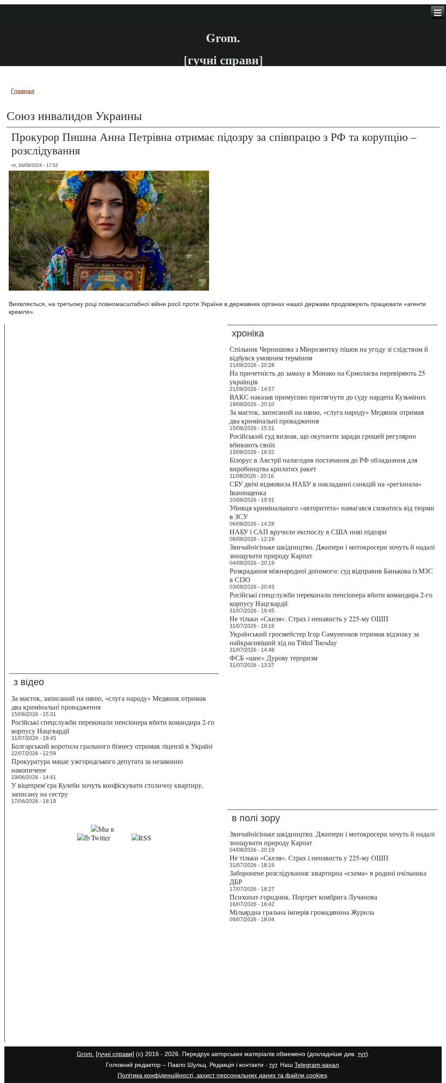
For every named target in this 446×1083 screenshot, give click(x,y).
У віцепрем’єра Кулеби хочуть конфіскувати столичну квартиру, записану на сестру (107, 789)
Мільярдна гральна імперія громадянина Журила (302, 911)
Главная (22, 90)
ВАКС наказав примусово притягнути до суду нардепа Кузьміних (328, 396)
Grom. (223, 38)
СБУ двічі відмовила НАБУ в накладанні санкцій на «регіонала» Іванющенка (326, 488)
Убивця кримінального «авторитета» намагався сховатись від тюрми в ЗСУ (332, 512)
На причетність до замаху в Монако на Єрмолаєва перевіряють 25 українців (327, 377)
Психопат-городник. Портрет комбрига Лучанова (303, 896)
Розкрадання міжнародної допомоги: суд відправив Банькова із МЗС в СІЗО (331, 575)
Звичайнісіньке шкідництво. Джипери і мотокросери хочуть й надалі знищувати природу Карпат (332, 551)
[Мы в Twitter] (110, 837)
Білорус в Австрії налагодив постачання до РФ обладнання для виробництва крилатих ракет (323, 464)
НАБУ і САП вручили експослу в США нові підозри (308, 531)
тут (362, 1053)
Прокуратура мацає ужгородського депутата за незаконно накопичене (97, 765)
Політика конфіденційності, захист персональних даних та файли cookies (222, 1075)
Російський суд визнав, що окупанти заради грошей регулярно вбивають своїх (323, 440)
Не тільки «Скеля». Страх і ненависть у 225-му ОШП (309, 618)
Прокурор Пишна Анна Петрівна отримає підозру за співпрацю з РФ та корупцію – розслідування (213, 143)
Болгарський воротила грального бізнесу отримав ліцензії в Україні (112, 745)
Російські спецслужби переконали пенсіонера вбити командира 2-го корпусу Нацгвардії (331, 599)
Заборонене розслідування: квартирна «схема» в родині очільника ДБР (328, 877)
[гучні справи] (115, 1053)
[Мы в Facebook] (83, 837)
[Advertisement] (114, 984)
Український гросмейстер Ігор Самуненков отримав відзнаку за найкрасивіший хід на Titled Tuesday (324, 638)
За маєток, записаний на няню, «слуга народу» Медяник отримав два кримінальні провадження (327, 416)
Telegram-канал (316, 1064)
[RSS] (141, 837)
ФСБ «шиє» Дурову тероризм (274, 657)
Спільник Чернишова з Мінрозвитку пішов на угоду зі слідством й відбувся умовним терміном (329, 353)
